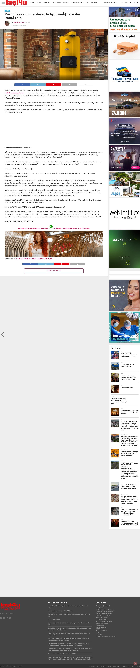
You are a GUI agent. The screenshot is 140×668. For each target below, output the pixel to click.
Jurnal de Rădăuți (101, 631)
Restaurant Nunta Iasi (103, 606)
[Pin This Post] (53, 84)
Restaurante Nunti (110, 2)
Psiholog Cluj (100, 625)
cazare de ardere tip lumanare (40, 259)
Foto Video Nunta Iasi (80, 2)
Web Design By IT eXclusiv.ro (105, 610)
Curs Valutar (100, 608)
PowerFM (99, 635)
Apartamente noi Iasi (61, 2)
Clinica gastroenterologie (104, 613)
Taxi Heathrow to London (104, 621)
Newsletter (136, 666)
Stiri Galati (99, 629)
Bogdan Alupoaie (19, 22)
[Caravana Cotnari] (54, 256)
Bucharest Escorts (102, 617)
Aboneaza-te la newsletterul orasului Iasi (33, 228)
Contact (47, 2)
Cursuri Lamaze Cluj (102, 623)
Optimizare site (101, 619)
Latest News (126, 666)
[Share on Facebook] (22, 84)
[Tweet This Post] (38, 84)
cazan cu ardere (22, 259)
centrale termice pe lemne (14, 93)
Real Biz (98, 633)
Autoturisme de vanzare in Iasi (105, 636)
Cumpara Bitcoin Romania (104, 612)
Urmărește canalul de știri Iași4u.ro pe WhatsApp (71, 228)
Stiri (39, 2)
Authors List (93, 666)
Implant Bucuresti (101, 627)
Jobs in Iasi (116, 666)
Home (32, 2)
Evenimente (96, 2)
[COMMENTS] (85, 84)
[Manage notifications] (135, 663)
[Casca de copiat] (124, 59)
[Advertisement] (54, 130)
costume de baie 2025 (103, 615)
